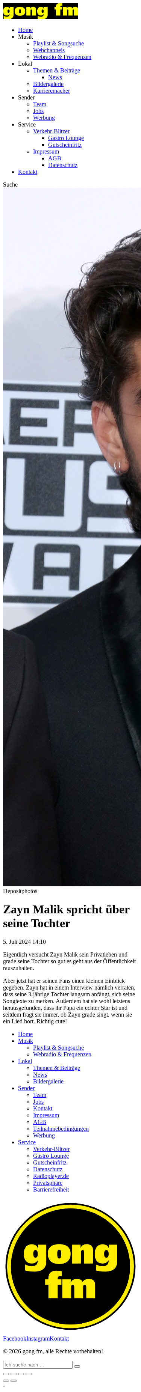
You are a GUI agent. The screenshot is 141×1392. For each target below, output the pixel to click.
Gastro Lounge (66, 138)
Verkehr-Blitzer (51, 131)
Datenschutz (62, 165)
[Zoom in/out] (29, 1374)
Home (25, 30)
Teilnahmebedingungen (61, 1128)
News (55, 77)
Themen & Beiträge (56, 70)
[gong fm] (40, 17)
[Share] (14, 1374)
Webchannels (49, 50)
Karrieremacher (51, 90)
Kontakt (27, 172)
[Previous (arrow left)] (6, 1381)
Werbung (44, 117)
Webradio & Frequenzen (62, 57)
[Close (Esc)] (6, 1374)
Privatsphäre (47, 1183)
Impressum (46, 151)
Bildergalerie (48, 84)
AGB (54, 158)
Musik (25, 1041)
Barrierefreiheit (51, 1189)
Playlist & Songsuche (58, 43)
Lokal (25, 1061)
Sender (26, 1088)
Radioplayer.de (51, 1176)
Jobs (38, 111)
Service (27, 1142)
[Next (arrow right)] (14, 1381)
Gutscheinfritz (65, 145)
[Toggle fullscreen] (21, 1374)
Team (39, 104)
